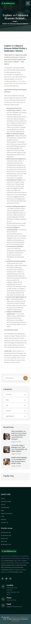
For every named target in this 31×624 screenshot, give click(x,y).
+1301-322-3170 (11, 600)
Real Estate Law (6, 532)
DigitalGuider (16, 621)
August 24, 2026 (16, 442)
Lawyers (8, 411)
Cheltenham (5, 570)
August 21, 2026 (16, 454)
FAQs (2, 516)
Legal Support (10, 416)
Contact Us (4, 522)
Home (3, 498)
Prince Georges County (15, 572)
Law (7, 405)
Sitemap (3, 519)
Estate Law (4, 538)
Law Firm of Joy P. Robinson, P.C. (19, 617)
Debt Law (4, 541)
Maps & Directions (6, 513)
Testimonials (5, 507)
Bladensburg (10, 565)
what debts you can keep (17, 225)
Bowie (11, 570)
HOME (15, 21)
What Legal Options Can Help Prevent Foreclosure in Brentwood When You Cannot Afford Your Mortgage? (19, 435)
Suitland (3, 565)
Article (3, 504)
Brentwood (9, 561)
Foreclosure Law (6, 535)
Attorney (8, 394)
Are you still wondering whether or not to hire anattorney (14, 81)
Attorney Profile (6, 501)
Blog (7, 400)
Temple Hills (18, 565)
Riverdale (20, 567)
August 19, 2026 (16, 466)
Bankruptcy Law (6, 544)
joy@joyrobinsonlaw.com (14, 606)
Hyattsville (7, 567)
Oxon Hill (14, 567)
